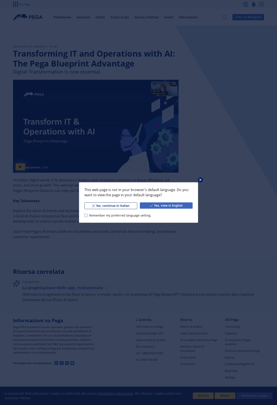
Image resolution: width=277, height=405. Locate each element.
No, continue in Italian (112, 206)
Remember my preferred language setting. (120, 215)
